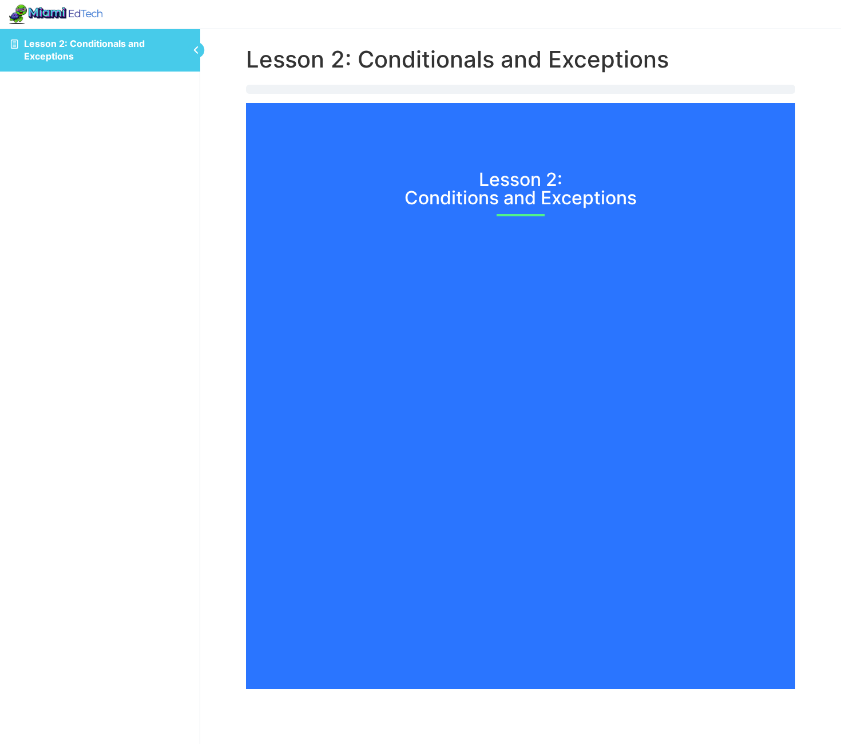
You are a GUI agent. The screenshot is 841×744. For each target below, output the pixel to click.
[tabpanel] (520, 387)
